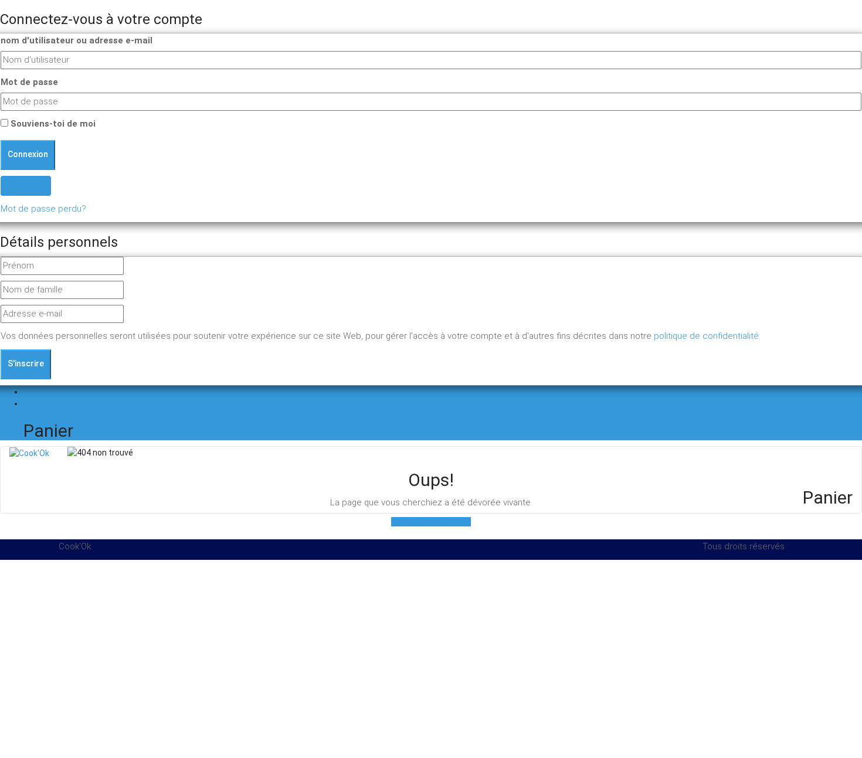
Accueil (620, 463)
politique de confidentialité (706, 336)
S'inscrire (26, 363)
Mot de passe (29, 82)
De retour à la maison (431, 521)
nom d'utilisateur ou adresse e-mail (76, 40)
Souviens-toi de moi (52, 123)
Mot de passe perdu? (43, 208)
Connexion (753, 463)
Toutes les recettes (684, 463)
